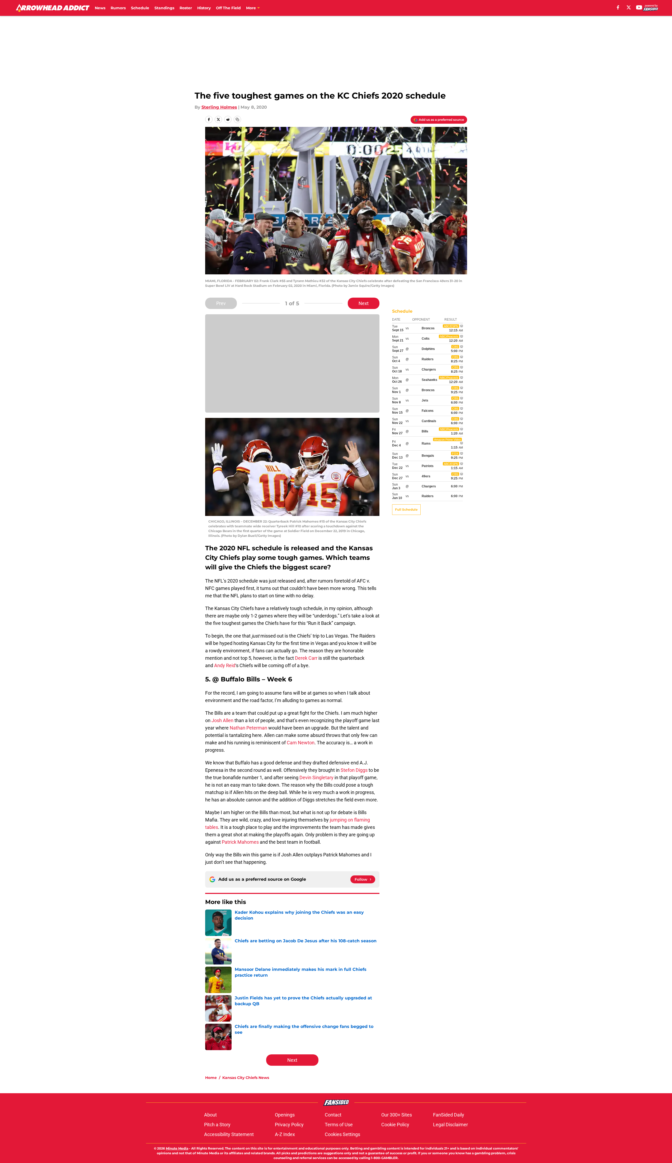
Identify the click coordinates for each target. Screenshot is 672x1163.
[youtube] (639, 7)
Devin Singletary (316, 777)
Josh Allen (222, 720)
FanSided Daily (448, 1115)
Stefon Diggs (354, 770)
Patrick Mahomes (240, 842)
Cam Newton (300, 742)
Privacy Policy (289, 1124)
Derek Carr (306, 658)
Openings (285, 1115)
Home (211, 1077)
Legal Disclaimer (450, 1124)
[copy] (237, 119)
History (204, 8)
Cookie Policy (395, 1124)
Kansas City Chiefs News (245, 1077)
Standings (164, 8)
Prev (221, 303)
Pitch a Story (217, 1124)
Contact (333, 1115)
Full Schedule (406, 509)
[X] (629, 7)
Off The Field (228, 8)
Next (364, 303)
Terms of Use (339, 1124)
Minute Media (177, 1148)
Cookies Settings (342, 1134)
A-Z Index (285, 1134)
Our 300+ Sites (396, 1115)
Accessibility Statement (229, 1134)
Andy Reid (224, 665)
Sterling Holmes (219, 107)
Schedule (140, 8)
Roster (186, 8)
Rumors (118, 8)
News (100, 8)
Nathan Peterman (248, 728)
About (210, 1115)
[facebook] (618, 7)
